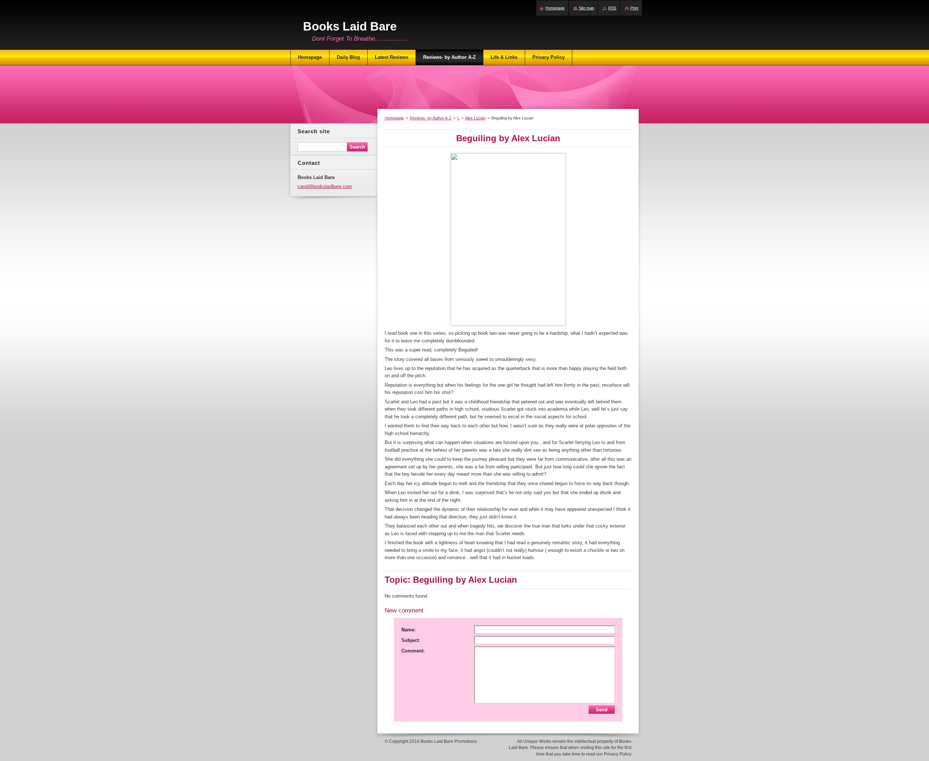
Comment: (413, 651)
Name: (408, 629)
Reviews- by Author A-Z (430, 118)
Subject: (410, 640)
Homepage (394, 118)
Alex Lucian (475, 118)
